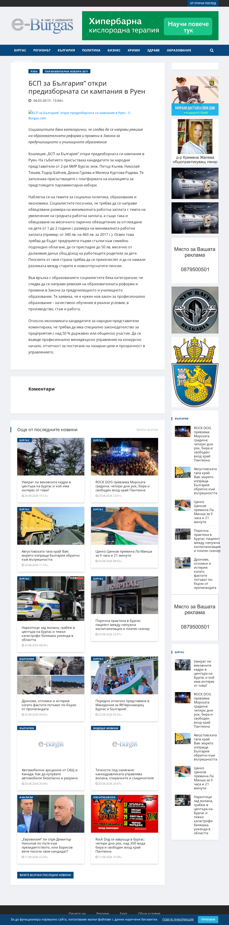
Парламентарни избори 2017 (66, 71)
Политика (91, 50)
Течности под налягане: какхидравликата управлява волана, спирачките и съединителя (124, 774)
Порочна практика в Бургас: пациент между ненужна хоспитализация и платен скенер (122, 624)
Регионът (42, 50)
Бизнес (114, 50)
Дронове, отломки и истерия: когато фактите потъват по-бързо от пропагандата (49, 705)
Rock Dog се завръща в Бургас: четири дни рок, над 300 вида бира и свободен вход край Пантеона (120, 845)
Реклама (102, 913)
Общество (23, 61)
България (66, 50)
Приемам (208, 919)
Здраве (153, 50)
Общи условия (149, 913)
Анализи (26, 797)
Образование (179, 50)
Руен (34, 71)
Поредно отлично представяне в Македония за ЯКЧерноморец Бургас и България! (122, 705)
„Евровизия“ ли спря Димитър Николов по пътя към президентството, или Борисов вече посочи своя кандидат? (47, 845)
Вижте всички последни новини (45, 875)
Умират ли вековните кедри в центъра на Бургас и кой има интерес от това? (46, 486)
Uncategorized (104, 797)
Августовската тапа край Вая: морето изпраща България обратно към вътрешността (51, 555)
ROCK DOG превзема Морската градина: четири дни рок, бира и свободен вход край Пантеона (122, 486)
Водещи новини (105, 728)
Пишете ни (77, 913)
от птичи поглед (203, 3)
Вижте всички (147, 429)
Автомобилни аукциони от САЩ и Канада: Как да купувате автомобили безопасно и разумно (50, 774)
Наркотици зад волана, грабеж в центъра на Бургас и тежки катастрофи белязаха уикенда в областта (48, 633)
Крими (134, 50)
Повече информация (178, 919)
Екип (123, 913)
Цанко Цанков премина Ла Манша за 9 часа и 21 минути (123, 553)
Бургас (20, 50)
